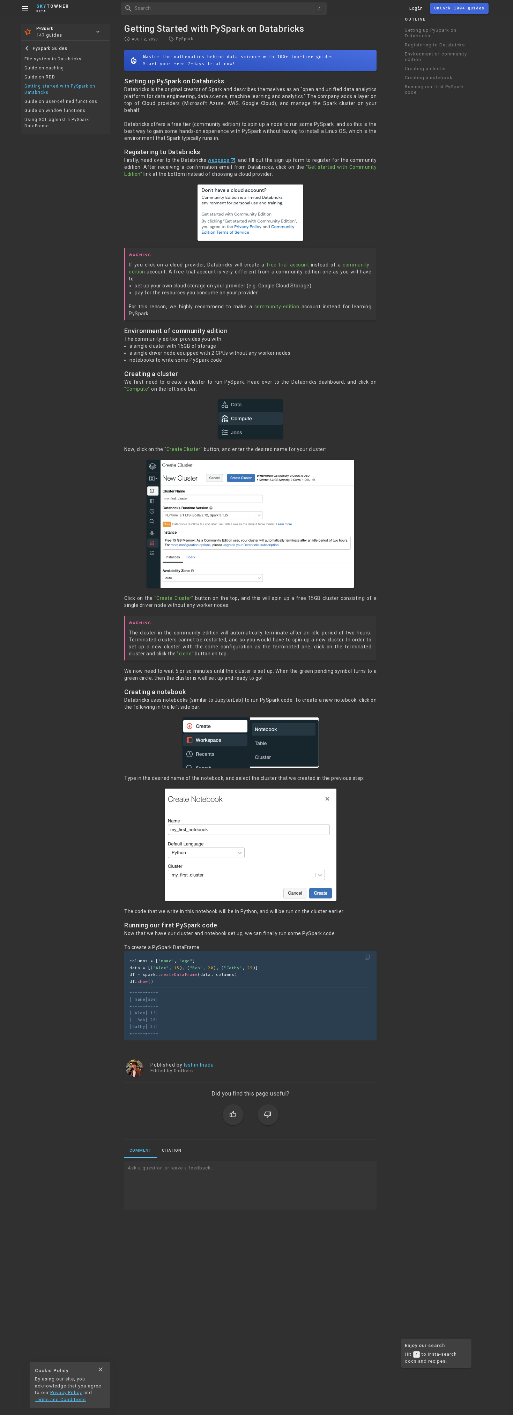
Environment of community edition (436, 56)
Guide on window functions (55, 110)
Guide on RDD (39, 77)
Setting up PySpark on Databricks (430, 33)
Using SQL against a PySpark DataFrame (56, 122)
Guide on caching (44, 68)
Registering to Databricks (435, 44)
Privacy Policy (66, 1392)
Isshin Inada (199, 1065)
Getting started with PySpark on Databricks (59, 89)
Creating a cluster (425, 68)
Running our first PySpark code (434, 89)
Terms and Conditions (60, 1399)
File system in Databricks (53, 59)
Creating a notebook (429, 77)
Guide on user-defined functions (60, 101)
